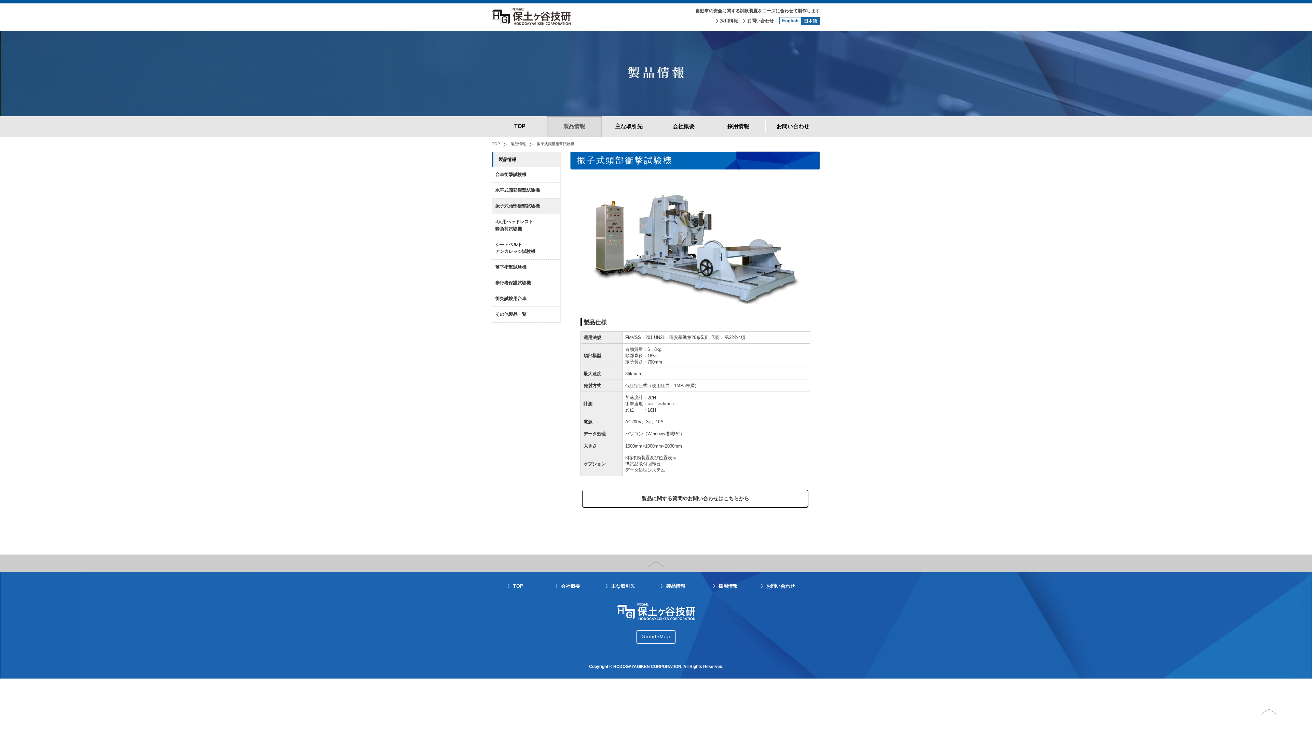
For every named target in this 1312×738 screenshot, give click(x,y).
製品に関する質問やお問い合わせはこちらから (695, 498)
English (790, 20)
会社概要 (684, 126)
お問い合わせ (760, 20)
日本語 (810, 21)
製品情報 (574, 126)
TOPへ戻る (1278, 715)
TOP (519, 126)
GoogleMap (656, 636)
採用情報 (729, 20)
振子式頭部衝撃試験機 (517, 205)
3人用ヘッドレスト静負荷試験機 (514, 225)
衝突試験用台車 (511, 298)
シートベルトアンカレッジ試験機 (515, 248)
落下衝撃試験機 (511, 267)
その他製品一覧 (511, 314)
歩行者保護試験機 (513, 282)
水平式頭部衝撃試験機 (517, 190)
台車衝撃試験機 (511, 174)
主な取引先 (629, 126)
